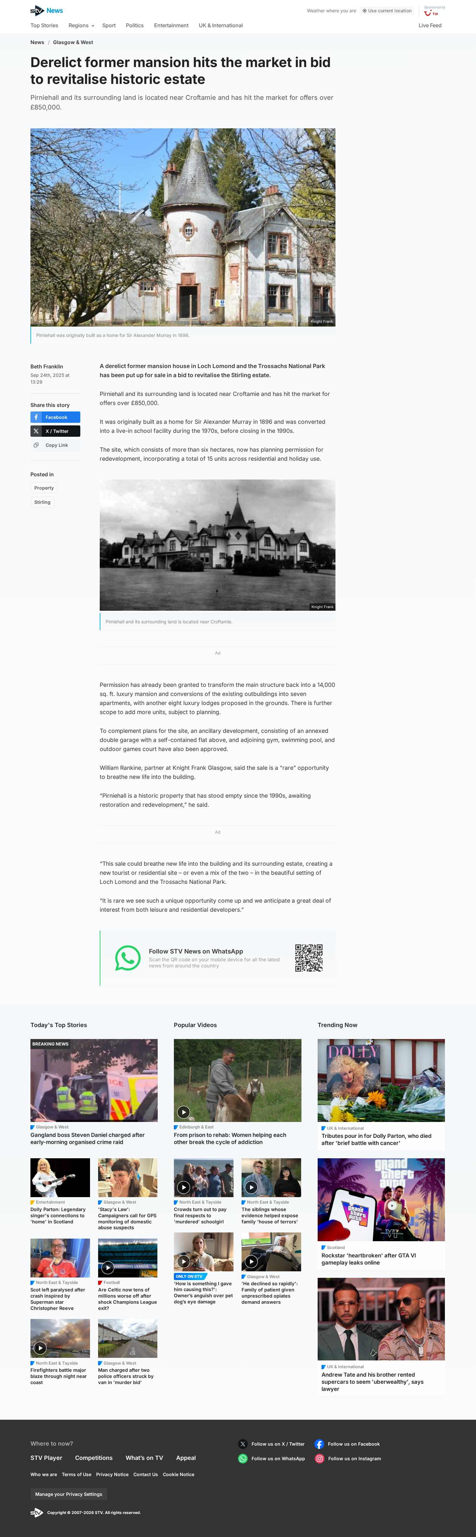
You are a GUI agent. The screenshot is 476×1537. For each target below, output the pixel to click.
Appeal (186, 1457)
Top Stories (44, 25)
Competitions (94, 1457)
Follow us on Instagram (354, 1458)
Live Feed (430, 25)
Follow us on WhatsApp (278, 1458)
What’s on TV (144, 1457)
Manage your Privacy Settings (68, 1494)
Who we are (43, 1474)
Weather (316, 10)
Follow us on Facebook (354, 1444)
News (37, 42)
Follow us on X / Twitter (278, 1444)
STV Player (46, 1457)
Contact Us (145, 1474)
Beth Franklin (46, 366)
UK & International (221, 25)
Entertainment (171, 25)
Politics (135, 25)
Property (44, 488)
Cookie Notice (178, 1474)
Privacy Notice (112, 1474)
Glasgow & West (73, 42)
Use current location (390, 10)
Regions (79, 25)
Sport (109, 25)
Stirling (42, 502)
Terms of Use (76, 1474)
